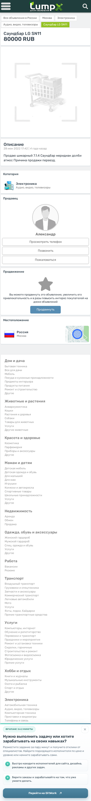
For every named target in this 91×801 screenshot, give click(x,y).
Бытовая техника (16, 366)
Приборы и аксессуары (20, 451)
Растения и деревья (18, 414)
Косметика (12, 443)
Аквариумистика (16, 406)
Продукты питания (17, 385)
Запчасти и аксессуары (20, 591)
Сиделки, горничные (18, 647)
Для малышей (14, 476)
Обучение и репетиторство (23, 632)
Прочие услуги (14, 662)
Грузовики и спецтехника (22, 587)
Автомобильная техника (21, 705)
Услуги (9, 426)
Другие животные (16, 429)
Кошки (9, 410)
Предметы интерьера (19, 381)
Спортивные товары (18, 491)
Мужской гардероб (17, 541)
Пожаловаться (45, 260)
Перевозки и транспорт (20, 635)
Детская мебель (15, 468)
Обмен (9, 520)
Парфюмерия (13, 447)
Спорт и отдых (14, 687)
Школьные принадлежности (23, 495)
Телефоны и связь (16, 720)
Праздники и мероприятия (22, 639)
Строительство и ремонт (21, 651)
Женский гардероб (17, 537)
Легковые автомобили (19, 599)
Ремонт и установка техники (24, 643)
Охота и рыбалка (16, 683)
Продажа (11, 524)
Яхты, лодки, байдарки (20, 610)
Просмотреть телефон (45, 242)
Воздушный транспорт (20, 583)
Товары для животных (19, 422)
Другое (9, 393)
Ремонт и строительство (21, 389)
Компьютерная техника (20, 712)
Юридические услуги (19, 658)
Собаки (9, 418)
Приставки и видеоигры (20, 716)
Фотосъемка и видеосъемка (23, 655)
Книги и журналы (16, 676)
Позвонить (45, 251)
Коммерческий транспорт (22, 595)
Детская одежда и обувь (21, 472)
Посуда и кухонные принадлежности (29, 377)
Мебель (10, 374)
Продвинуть (45, 309)
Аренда (10, 516)
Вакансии (11, 566)
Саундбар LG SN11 (55, 24)
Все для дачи (13, 370)
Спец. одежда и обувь (19, 545)
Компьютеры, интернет (20, 628)
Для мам (10, 479)
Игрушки (11, 483)
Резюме (10, 570)
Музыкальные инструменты (23, 680)
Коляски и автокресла (19, 487)
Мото (8, 603)
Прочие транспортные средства (26, 614)
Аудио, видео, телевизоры (22, 709)
